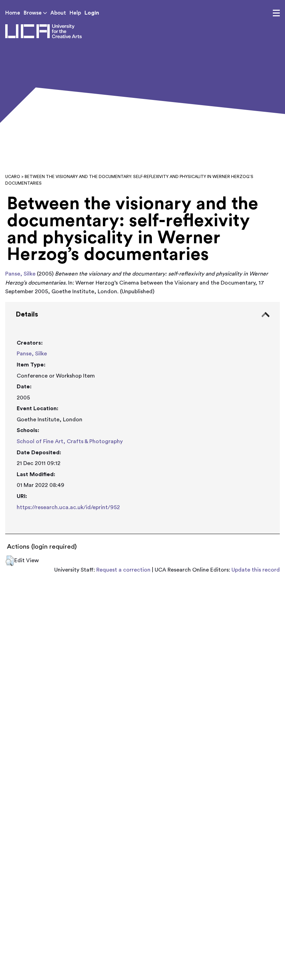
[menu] (276, 13)
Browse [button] (33, 13)
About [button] (58, 13)
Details (27, 314)
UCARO (12, 177)
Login (91, 13)
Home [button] (12, 13)
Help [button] (75, 13)
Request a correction (123, 570)
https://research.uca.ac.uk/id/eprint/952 (68, 507)
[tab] (142, 418)
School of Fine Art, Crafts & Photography (70, 441)
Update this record (255, 570)
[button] (10, 561)
